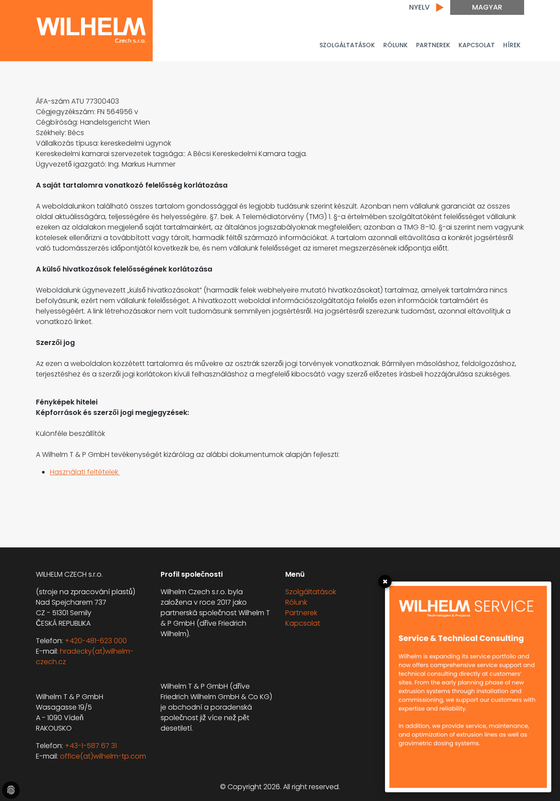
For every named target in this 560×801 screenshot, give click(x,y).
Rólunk (395, 45)
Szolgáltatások (347, 45)
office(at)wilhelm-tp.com (103, 756)
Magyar (487, 7)
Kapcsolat (476, 45)
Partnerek (301, 613)
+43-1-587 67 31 (91, 746)
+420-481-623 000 (96, 641)
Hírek (512, 45)
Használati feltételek (85, 472)
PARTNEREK (433, 45)
